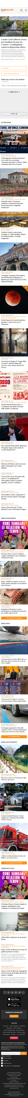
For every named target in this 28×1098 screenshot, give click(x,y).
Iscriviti (23, 1053)
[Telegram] (19, 992)
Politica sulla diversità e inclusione (14, 1074)
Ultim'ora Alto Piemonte (9, 1032)
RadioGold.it (17, 1092)
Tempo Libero (12, 402)
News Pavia (5, 1061)
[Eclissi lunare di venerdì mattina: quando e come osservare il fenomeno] (14, 300)
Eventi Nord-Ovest (7, 1063)
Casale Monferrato (9, 199)
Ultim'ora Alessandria (9, 1030)
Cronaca (17, 59)
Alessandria (22, 59)
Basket (2, 461)
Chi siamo (5, 1026)
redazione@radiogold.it (19, 1094)
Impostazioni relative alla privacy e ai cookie (14, 1086)
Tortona (15, 461)
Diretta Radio (6, 1034)
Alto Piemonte (8, 316)
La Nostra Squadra (14, 1026)
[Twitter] (8, 992)
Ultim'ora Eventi (21, 1032)
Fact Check (14, 1080)
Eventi (2, 402)
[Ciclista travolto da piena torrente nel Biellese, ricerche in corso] (14, 837)
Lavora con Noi (21, 1034)
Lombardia (16, 552)
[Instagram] (15, 992)
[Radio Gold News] (7, 10)
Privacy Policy (17, 1066)
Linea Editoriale (14, 1077)
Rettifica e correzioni (14, 1082)
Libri (10, 934)
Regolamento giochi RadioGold (14, 1079)
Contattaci (14, 1037)
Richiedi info (14, 1016)
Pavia (6, 359)
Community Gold (5, 552)
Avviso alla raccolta (14, 1088)
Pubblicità (22, 1026)
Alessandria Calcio (5, 492)
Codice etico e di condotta (14, 1075)
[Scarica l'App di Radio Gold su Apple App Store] (14, 999)
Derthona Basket (9, 461)
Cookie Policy (17, 1072)
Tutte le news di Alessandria (14, 618)
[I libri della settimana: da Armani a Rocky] (14, 921)
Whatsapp (9, 1028)
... (24, 56)
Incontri (6, 402)
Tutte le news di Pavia (14, 736)
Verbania (15, 776)
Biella (14, 854)
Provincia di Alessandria (10, 156)
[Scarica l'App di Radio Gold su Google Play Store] (14, 1005)
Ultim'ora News (17, 1028)
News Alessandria (7, 1058)
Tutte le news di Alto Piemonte (14, 863)
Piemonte (21, 552)
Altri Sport (3, 474)
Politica (3, 230)
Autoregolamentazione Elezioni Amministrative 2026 (14, 1083)
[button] (14, 113)
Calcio (11, 492)
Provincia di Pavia (12, 318)
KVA (18, 1095)
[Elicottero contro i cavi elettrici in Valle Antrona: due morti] (14, 759)
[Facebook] (4, 992)
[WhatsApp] (23, 992)
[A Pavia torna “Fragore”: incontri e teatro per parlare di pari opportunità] (14, 680)
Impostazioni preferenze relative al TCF (14, 1085)
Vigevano (7, 657)
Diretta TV (13, 1034)
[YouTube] (12, 992)
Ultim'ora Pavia (20, 1030)
